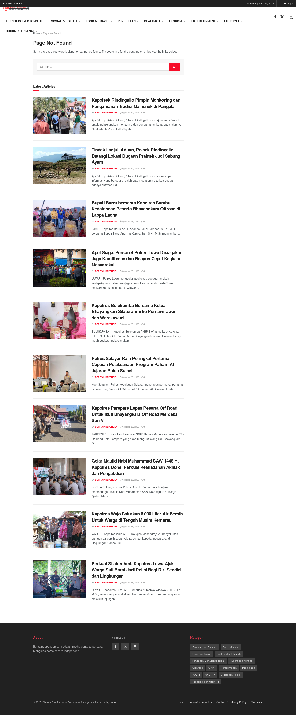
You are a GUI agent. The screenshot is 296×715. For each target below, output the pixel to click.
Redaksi (7, 3)
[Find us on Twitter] (282, 16)
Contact (18, 3)
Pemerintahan (229, 667)
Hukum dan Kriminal (241, 660)
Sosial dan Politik (231, 674)
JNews (45, 702)
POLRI (196, 674)
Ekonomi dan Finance (204, 647)
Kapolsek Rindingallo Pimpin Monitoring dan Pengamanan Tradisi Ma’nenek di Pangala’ (136, 103)
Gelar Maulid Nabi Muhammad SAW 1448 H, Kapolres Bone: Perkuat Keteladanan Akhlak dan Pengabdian (136, 466)
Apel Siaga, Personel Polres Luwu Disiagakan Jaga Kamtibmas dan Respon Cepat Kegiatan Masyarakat (137, 258)
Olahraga (152, 21)
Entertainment (203, 21)
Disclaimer (256, 702)
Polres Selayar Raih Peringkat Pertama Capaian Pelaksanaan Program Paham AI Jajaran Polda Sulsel (133, 364)
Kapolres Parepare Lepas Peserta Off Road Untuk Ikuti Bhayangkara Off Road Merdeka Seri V (134, 414)
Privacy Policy (238, 702)
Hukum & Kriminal (20, 31)
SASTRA (210, 674)
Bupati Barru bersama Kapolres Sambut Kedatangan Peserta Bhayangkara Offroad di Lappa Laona (136, 208)
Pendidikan (127, 21)
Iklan (181, 702)
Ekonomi (176, 21)
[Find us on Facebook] (275, 17)
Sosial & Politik (64, 21)
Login (289, 3)
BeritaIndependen (106, 112)
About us (207, 702)
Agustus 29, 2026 (130, 112)
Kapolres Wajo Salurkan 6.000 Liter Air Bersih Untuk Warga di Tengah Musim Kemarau (137, 516)
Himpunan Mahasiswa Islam (208, 660)
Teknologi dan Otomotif (205, 681)
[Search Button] (291, 17)
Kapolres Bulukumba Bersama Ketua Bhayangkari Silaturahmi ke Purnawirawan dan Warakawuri (134, 311)
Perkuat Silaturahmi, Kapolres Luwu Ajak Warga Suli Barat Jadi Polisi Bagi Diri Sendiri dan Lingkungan (136, 569)
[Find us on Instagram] (135, 646)
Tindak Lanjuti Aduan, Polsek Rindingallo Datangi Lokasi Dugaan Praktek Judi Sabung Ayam (136, 155)
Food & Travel (98, 21)
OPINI (211, 667)
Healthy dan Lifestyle (229, 653)
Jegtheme (110, 702)
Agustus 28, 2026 (130, 426)
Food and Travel (201, 653)
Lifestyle (232, 21)
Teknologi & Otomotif (24, 21)
